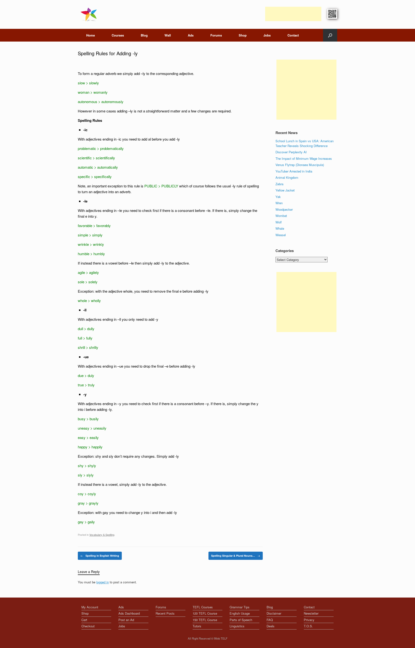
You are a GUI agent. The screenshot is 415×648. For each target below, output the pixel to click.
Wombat (281, 215)
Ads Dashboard (129, 613)
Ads (191, 35)
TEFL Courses (203, 607)
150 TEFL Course (205, 619)
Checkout (88, 626)
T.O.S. (308, 626)
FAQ (270, 619)
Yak (278, 196)
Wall (168, 35)
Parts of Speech (241, 619)
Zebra (279, 184)
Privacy (309, 619)
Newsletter (311, 613)
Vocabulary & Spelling (101, 535)
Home (90, 35)
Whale (279, 228)
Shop (243, 35)
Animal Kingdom (286, 177)
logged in (102, 582)
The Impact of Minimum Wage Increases (303, 158)
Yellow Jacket (285, 190)
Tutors (197, 626)
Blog (144, 35)
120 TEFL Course (205, 613)
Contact (293, 35)
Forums (216, 35)
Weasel (280, 235)
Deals (271, 626)
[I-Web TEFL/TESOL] (90, 14)
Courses (118, 35)
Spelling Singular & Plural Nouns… (235, 555)
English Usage (240, 613)
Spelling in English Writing (99, 555)
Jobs (267, 35)
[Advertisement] (293, 14)
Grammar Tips (240, 607)
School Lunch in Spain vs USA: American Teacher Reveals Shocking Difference (304, 143)
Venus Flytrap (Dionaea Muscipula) (299, 164)
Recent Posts (165, 613)
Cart (84, 619)
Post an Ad (126, 619)
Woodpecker (284, 209)
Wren (279, 203)
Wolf (278, 222)
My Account (89, 607)
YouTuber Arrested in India (293, 171)
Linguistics (237, 626)
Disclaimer (274, 613)
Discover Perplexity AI (291, 152)
